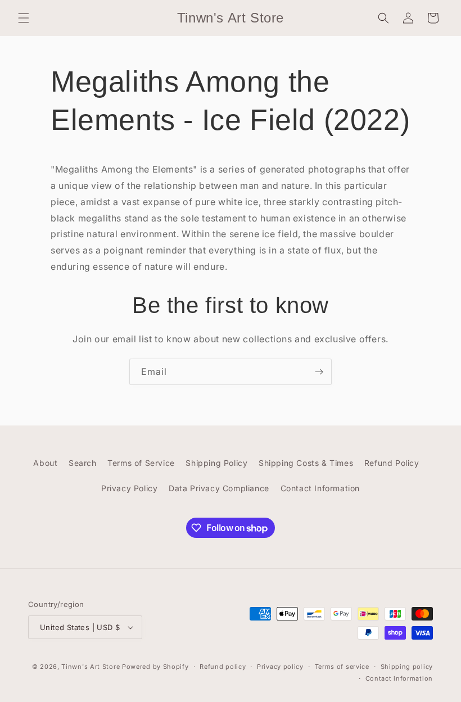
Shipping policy (407, 667)
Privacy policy (280, 667)
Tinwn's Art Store (90, 667)
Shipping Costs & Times (306, 463)
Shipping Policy (216, 463)
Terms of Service (141, 463)
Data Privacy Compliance (219, 488)
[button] (23, 18)
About (45, 463)
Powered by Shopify (155, 667)
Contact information (399, 678)
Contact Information (320, 488)
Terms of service (342, 667)
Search (83, 463)
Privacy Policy (129, 488)
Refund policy (223, 667)
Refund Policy (391, 463)
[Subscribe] (318, 372)
